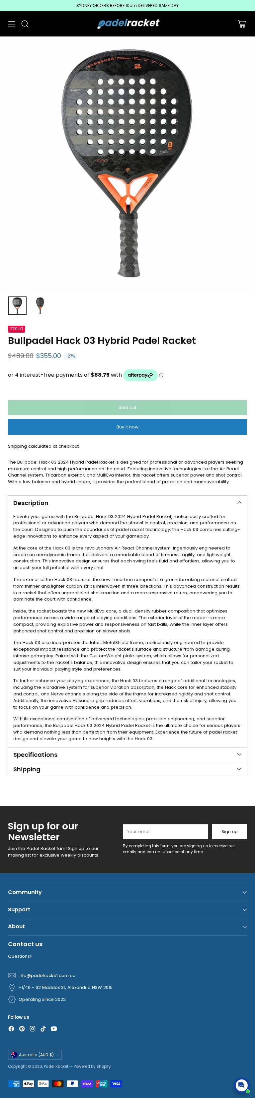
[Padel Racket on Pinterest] (22, 1030)
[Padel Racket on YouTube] (54, 1030)
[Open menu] (11, 24)
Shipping (17, 446)
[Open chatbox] (242, 1085)
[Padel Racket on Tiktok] (43, 1030)
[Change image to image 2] (40, 305)
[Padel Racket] (127, 24)
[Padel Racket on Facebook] (11, 1030)
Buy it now (127, 427)
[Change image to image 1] (17, 305)
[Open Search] (25, 24)
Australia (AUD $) (36, 1055)
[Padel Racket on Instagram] (33, 1030)
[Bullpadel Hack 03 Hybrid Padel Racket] (127, 163)
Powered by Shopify (92, 1066)
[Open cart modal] (241, 24)
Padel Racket (56, 1066)
